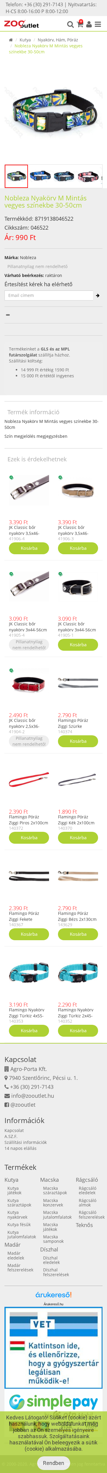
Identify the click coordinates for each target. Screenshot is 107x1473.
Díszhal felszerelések (56, 1272)
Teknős (84, 1224)
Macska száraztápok (55, 1190)
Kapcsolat (14, 1130)
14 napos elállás (20, 1148)
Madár (12, 1244)
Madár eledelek (15, 1255)
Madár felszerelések (20, 1267)
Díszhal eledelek (51, 1260)
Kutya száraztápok (19, 1203)
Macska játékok (50, 1227)
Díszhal (49, 1249)
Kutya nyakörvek (17, 1214)
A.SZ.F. (11, 1136)
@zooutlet (22, 1104)
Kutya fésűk (19, 1224)
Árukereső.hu (53, 1304)
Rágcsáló (87, 1179)
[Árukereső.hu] (53, 1297)
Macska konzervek (53, 1203)
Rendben (53, 1463)
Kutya (25, 40)
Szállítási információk (25, 1142)
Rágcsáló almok (87, 1203)
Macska (49, 1179)
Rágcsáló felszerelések (92, 1214)
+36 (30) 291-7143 (32, 1086)
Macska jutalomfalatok (57, 1214)
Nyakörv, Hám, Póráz (58, 40)
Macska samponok (53, 1239)
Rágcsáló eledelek (87, 1190)
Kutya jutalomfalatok (21, 1234)
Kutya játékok (14, 1190)
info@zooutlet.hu (32, 1095)
